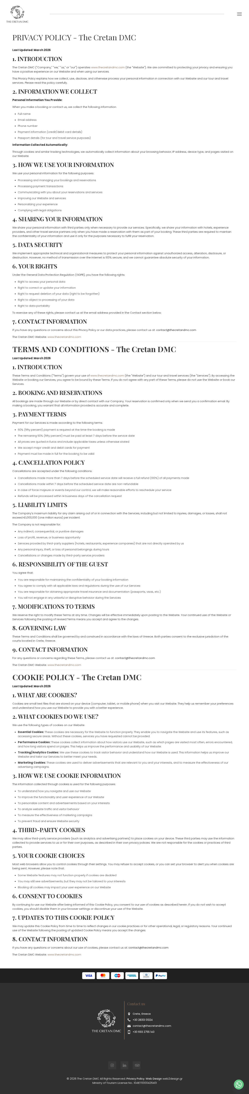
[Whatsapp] (239, 1084)
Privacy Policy (135, 1079)
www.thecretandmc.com (108, 67)
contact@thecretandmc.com (152, 1026)
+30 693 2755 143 (143, 1032)
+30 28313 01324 (143, 1020)
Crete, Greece (142, 1014)
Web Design (154, 1079)
